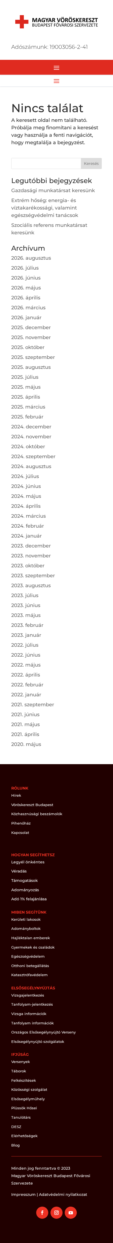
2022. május (26, 665)
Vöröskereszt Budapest (32, 804)
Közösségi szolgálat (29, 1089)
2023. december (31, 546)
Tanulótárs (21, 1117)
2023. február (27, 625)
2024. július (25, 476)
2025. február (27, 417)
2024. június (26, 486)
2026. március (28, 308)
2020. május (26, 744)
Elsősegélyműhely (28, 1099)
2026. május (26, 288)
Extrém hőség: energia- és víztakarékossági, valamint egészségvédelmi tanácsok (44, 207)
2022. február (27, 685)
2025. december (31, 327)
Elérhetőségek (24, 1136)
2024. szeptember (33, 456)
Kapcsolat (20, 832)
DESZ (16, 1126)
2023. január (26, 635)
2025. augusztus (31, 367)
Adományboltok (26, 928)
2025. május (26, 387)
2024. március (28, 516)
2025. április (25, 397)
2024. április (26, 506)
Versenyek (20, 1061)
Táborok (18, 1071)
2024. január (26, 536)
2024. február (27, 526)
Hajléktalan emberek (30, 938)
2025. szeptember (33, 357)
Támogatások (24, 880)
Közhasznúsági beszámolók (36, 814)
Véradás (19, 871)
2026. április (25, 298)
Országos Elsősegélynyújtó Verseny (43, 1032)
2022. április (25, 675)
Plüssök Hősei (24, 1108)
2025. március (28, 407)
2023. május (26, 615)
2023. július (24, 595)
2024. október (28, 447)
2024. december (31, 427)
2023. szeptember (33, 576)
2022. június (25, 655)
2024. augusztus (31, 466)
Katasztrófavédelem (29, 975)
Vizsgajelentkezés (27, 995)
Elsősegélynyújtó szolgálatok (37, 1041)
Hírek (16, 795)
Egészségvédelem (28, 956)
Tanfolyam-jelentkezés (32, 1004)
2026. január (26, 318)
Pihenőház (21, 823)
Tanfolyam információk (32, 1023)
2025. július (24, 377)
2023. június (25, 605)
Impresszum (23, 1194)
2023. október (27, 566)
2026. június (26, 278)
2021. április (25, 734)
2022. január (26, 695)
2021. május (25, 724)
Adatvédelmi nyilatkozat (63, 1194)
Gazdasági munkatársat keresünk (53, 190)
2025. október (27, 347)
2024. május (26, 496)
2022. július (24, 645)
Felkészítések (23, 1080)
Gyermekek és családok (33, 947)
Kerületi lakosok (26, 919)
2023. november (31, 556)
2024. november (31, 437)
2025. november (31, 337)
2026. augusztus (31, 258)
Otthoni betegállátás (30, 965)
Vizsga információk (28, 1013)
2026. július (25, 268)
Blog (15, 1145)
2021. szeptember (32, 705)
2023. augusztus (31, 585)
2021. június (25, 715)
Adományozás (25, 889)
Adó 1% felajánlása (29, 898)
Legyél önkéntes (27, 862)
